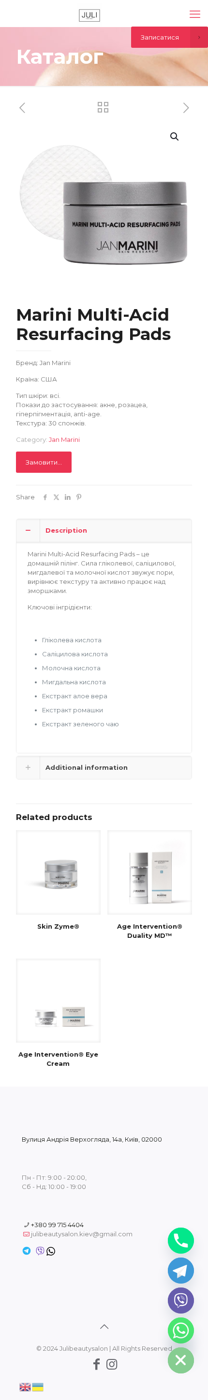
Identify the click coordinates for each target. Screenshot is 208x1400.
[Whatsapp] (181, 1330)
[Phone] (181, 1241)
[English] (25, 1386)
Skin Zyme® (58, 926)
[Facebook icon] (96, 1364)
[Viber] (181, 1300)
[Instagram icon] (111, 1364)
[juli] (89, 14)
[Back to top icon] (104, 1326)
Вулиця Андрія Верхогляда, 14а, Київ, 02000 (92, 1139)
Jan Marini (64, 439)
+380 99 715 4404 (57, 1225)
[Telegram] (181, 1271)
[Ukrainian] (38, 1386)
